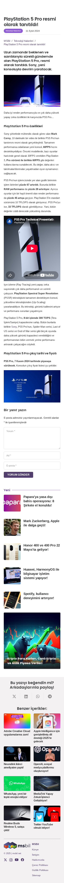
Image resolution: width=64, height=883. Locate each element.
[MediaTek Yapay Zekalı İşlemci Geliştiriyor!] (47, 783)
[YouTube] (17, 859)
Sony (14, 326)
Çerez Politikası (40, 865)
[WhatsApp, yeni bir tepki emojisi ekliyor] (17, 783)
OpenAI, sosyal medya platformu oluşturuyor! (44, 767)
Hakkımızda (38, 860)
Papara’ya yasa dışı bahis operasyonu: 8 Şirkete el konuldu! (38, 501)
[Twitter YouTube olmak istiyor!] (47, 814)
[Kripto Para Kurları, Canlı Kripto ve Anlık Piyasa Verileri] (32, 641)
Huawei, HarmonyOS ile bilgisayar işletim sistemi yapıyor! (41, 574)
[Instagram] (10, 860)
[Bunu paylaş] (14, 696)
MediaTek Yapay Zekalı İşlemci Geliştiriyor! (43, 797)
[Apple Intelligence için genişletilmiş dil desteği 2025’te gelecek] (47, 720)
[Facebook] (22, 859)
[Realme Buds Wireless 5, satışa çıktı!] (17, 813)
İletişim (35, 854)
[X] (5, 860)
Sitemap (36, 875)
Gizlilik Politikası (40, 870)
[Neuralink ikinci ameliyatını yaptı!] (17, 753)
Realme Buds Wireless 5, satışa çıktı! (14, 827)
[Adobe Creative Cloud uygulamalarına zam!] (17, 720)
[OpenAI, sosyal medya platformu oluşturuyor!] (47, 753)
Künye (35, 849)
